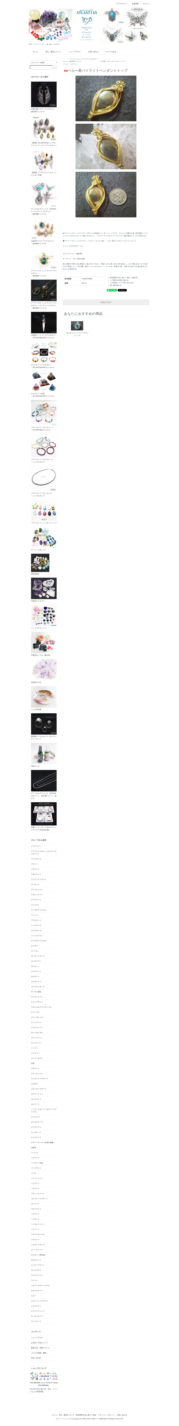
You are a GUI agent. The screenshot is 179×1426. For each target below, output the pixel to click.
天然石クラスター (38, 601)
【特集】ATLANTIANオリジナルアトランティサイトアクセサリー (44, 144)
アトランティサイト (38, 879)
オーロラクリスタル (38, 941)
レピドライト (36, 1306)
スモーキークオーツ (38, 1089)
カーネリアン (36, 961)
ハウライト (35, 1188)
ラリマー (34, 1280)
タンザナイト (36, 1132)
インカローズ (36, 925)
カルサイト (35, 976)
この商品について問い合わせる (122, 283)
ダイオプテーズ (37, 1122)
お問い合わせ (93, 52)
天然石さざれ (36, 682)
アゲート (34, 864)
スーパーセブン (37, 1058)
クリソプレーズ (37, 1017)
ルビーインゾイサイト (39, 1301)
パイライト (74, 64)
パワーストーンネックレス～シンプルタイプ (41, 494)
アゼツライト (36, 874)
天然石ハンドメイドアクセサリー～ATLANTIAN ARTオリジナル (44, 336)
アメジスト (35, 905)
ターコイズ (35, 1117)
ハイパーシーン (37, 1178)
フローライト (36, 1209)
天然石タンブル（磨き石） (41, 655)
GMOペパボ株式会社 (99, 1419)
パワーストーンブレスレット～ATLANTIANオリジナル (42, 428)
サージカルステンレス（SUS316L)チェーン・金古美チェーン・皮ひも (44, 795)
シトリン (34, 1048)
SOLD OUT (106, 302)
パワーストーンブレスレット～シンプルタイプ (42, 460)
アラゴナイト (36, 920)
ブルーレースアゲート (39, 1199)
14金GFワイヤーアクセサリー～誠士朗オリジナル (42, 242)
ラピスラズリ (36, 1270)
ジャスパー (35, 1053)
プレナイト (35, 1204)
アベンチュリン (37, 890)
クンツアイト (36, 1022)
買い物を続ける (116, 285)
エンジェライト (37, 936)
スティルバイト (37, 1073)
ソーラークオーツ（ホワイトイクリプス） (44, 1110)
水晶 (32, 1063)
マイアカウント (122, 4)
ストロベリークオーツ (39, 1079)
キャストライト (37, 997)
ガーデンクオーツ (38, 956)
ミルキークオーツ (38, 1245)
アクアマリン (36, 846)
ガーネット (35, 966)
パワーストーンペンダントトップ (44, 523)
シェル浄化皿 (36, 709)
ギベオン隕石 (36, 992)
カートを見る (111, 52)
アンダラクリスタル (38, 910)
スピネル (34, 1084)
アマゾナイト (36, 900)
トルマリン (35, 1158)
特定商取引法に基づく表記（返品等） (124, 278)
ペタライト (35, 1214)
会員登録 (135, 4)
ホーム (35, 52)
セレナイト (35, 1104)
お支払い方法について (39, 1343)
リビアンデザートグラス (40, 1285)
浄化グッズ (35, 766)
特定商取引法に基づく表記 (86, 1415)
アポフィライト (37, 895)
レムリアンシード (38, 1311)
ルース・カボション (38, 550)
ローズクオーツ (37, 1316)
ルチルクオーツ (37, 1291)
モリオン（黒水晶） (38, 1255)
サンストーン (36, 1043)
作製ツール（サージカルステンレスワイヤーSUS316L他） (44, 828)
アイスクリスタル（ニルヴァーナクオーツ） (44, 852)
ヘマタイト (35, 1219)
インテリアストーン (38, 628)
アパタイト (35, 884)
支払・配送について (53, 52)
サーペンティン (37, 1038)
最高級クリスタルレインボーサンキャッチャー (44, 737)
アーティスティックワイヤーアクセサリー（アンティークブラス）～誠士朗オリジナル (44, 305)
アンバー (34, 915)
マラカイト (35, 1239)
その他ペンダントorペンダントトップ (113, 61)
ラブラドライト (37, 1275)
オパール (34, 951)
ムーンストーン (37, 1250)
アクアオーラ (36, 859)
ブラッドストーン (38, 1194)
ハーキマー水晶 (37, 1163)
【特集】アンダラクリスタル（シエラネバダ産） (44, 174)
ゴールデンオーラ (38, 987)
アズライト (35, 869)
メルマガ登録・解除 (38, 1353)
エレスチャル (36, 930)
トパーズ (34, 1153)
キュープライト (37, 1002)
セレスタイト (36, 1099)
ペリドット (35, 1229)
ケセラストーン (37, 1027)
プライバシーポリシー (106, 1415)
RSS (32, 1358)
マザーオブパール (38, 1234)
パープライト (36, 1168)
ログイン (146, 4)
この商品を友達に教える (119, 280)
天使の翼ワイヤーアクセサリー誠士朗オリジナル (43, 110)
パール (33, 1173)
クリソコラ (35, 1012)
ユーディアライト (38, 1265)
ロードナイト (36, 1321)
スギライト (35, 1068)
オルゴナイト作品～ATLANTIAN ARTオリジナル (42, 395)
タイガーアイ (36, 1127)
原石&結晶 (35, 574)
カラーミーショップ (63, 1419)
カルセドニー (36, 981)
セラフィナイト (37, 1094)
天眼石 (33, 1148)
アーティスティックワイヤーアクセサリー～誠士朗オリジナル (44, 273)
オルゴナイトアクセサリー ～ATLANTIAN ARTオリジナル (42, 366)
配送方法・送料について (40, 1348)
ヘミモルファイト (38, 1224)
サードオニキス (37, 1033)
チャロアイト (36, 1137)
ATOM (38, 1358)
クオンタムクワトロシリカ (41, 1007)
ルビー (33, 1296)
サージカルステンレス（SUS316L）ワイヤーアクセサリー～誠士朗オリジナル (43, 211)
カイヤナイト (36, 971)
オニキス (34, 946)
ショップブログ (74, 52)
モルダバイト (36, 1260)
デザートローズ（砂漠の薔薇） (43, 1142)
